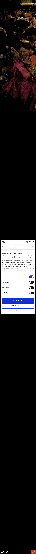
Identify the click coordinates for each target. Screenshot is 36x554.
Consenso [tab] (5, 247)
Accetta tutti (18, 300)
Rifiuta (18, 310)
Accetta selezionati (18, 305)
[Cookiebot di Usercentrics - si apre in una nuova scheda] (26, 242)
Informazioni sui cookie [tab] (27, 247)
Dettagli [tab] (14, 247)
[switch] (31, 282)
